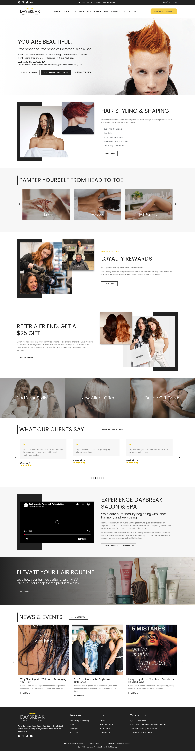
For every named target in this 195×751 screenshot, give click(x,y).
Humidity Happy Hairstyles (143, 679)
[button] (19, 203)
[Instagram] (23, 2)
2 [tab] (93, 478)
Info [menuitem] (126, 11)
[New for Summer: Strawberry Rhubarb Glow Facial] (97, 650)
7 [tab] (103, 478)
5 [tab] (99, 478)
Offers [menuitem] (114, 11)
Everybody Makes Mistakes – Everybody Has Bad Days (43, 681)
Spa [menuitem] (65, 11)
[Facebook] (19, 2)
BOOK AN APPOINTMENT (163, 11)
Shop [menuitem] (136, 11)
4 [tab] (97, 478)
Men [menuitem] (106, 11)
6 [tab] (101, 478)
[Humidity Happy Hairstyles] (151, 650)
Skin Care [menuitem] (77, 11)
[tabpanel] (44, 451)
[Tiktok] (27, 2)
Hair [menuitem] (56, 11)
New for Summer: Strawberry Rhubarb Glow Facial (95, 681)
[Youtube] (31, 2)
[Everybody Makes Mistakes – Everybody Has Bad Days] (43, 650)
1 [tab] (91, 478)
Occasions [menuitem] (93, 11)
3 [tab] (95, 478)
